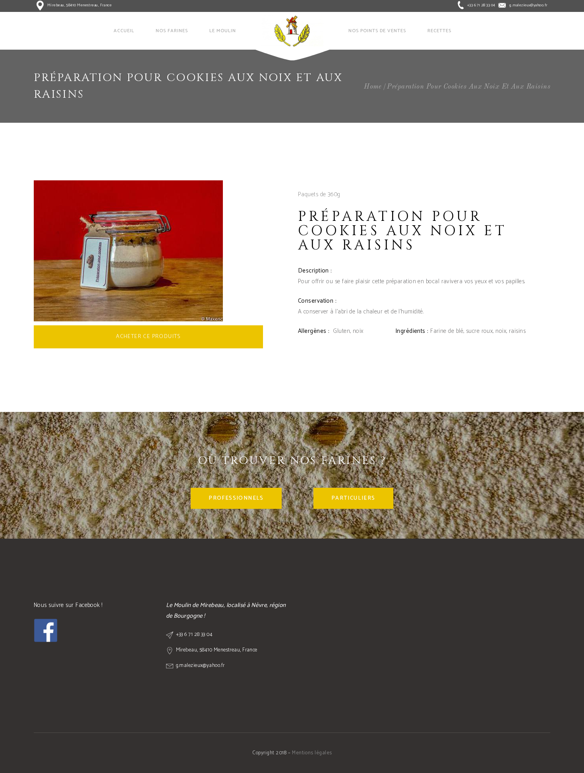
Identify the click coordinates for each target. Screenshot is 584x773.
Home (373, 86)
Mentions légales (312, 753)
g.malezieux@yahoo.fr (528, 5)
